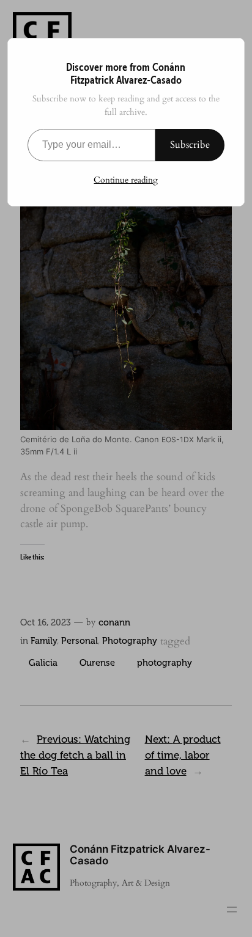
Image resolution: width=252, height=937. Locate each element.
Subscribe (190, 144)
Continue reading (126, 180)
